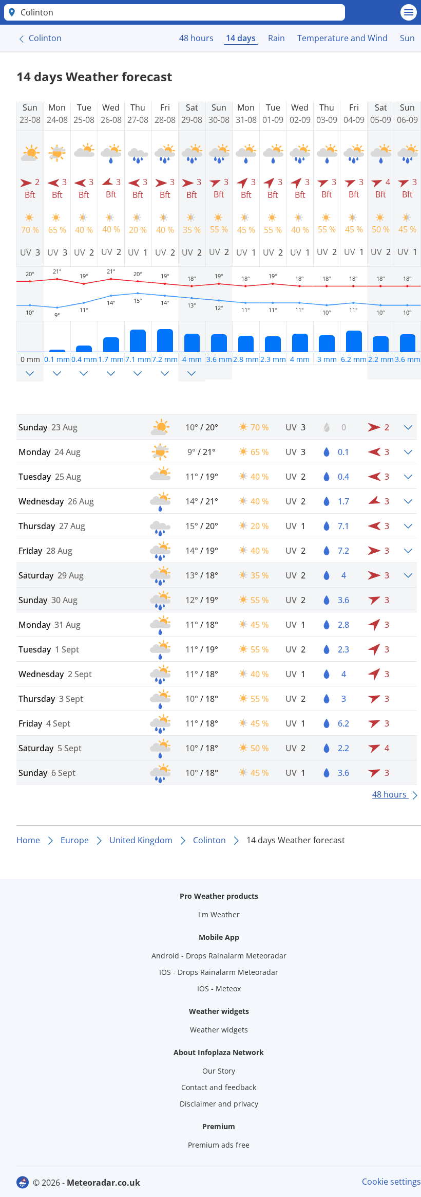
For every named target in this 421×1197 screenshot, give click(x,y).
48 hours (196, 38)
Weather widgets (219, 1030)
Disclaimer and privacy (219, 1104)
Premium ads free (219, 1145)
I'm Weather (219, 914)
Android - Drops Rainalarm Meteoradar (218, 955)
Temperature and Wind (342, 38)
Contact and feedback (218, 1087)
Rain (276, 38)
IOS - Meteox (219, 988)
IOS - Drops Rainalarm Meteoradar (218, 972)
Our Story (218, 1071)
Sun (407, 38)
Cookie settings (391, 1181)
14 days (241, 38)
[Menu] (408, 12)
